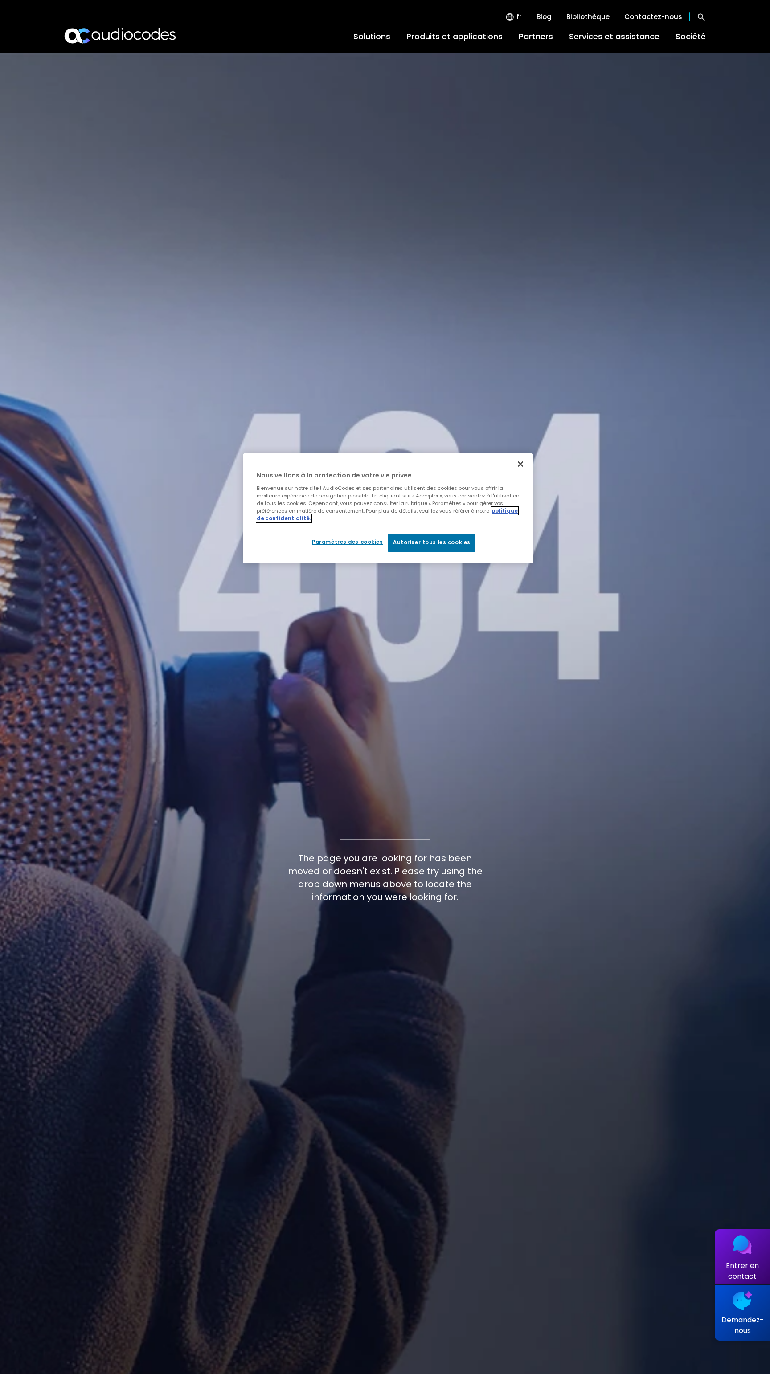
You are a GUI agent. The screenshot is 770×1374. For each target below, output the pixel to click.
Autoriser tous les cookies (432, 542)
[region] (388, 508)
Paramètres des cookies (347, 542)
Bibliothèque (588, 17)
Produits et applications (454, 36)
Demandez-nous (742, 1325)
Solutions (371, 36)
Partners (536, 36)
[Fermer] (520, 464)
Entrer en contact (742, 1270)
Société (691, 36)
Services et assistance (614, 36)
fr (519, 17)
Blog (544, 17)
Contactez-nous (653, 17)
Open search (701, 16)
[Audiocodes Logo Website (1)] (120, 36)
